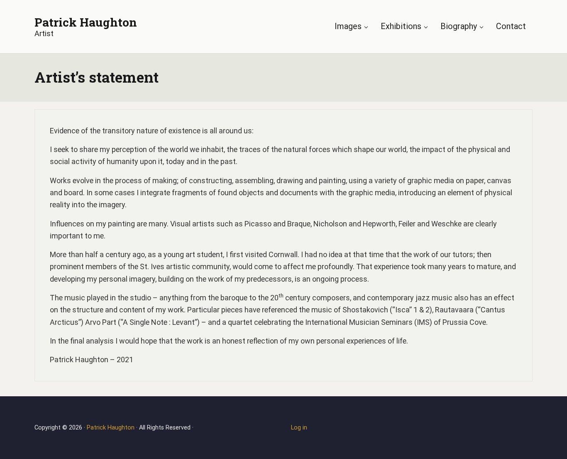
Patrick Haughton (85, 22)
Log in (299, 427)
